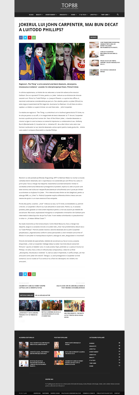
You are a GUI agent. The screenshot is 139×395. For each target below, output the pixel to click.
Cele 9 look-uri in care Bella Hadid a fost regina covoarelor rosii (70, 287)
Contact (117, 393)
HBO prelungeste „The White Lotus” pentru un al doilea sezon (74, 315)
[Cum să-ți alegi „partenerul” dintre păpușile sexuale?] (23, 354)
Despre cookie (55, 393)
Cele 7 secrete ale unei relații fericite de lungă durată (39, 343)
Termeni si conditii (89, 393)
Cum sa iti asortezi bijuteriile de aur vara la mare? (108, 53)
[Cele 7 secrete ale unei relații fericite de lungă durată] (23, 345)
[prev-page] (20, 321)
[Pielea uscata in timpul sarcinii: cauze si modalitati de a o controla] (94, 63)
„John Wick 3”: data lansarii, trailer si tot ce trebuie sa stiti (28, 315)
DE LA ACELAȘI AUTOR (42, 295)
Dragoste (63, 15)
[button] (117, 15)
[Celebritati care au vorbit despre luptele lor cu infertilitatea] (59, 362)
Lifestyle (93, 15)
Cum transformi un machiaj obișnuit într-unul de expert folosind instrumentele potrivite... (109, 44)
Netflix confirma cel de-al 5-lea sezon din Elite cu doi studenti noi (51, 314)
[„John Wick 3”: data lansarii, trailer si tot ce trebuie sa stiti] (29, 305)
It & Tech (82, 15)
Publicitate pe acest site (105, 393)
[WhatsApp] (34, 37)
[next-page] (23, 321)
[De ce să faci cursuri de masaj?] (94, 72)
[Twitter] (25, 37)
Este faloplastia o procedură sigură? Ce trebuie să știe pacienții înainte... (38, 363)
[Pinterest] (29, 37)
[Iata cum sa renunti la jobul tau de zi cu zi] (59, 354)
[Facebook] (21, 37)
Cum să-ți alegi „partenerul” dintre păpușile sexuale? (39, 352)
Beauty (38, 15)
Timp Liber (104, 15)
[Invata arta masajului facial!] (56, 345)
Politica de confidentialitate (71, 393)
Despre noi (37, 393)
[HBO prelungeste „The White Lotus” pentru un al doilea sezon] (74, 306)
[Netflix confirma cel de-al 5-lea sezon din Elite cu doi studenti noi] (52, 305)
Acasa (31, 15)
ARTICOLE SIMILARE (26, 295)
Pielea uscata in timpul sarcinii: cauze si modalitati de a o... (110, 62)
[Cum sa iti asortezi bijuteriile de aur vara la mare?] (94, 54)
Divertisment (50, 15)
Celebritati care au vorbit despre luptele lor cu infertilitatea (32, 287)
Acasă (20, 20)
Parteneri (45, 393)
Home (73, 15)
